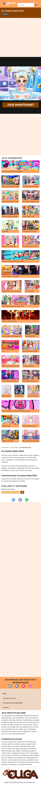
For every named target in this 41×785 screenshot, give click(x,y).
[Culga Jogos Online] (20, 774)
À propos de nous (9, 698)
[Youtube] (23, 686)
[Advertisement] (20, 37)
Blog (4, 694)
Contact (6, 707)
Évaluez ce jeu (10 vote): (8, 489)
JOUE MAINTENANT (20, 104)
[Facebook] (20, 499)
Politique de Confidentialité (13, 703)
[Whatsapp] (26, 499)
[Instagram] (30, 686)
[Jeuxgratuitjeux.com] (9, 3)
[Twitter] (13, 499)
